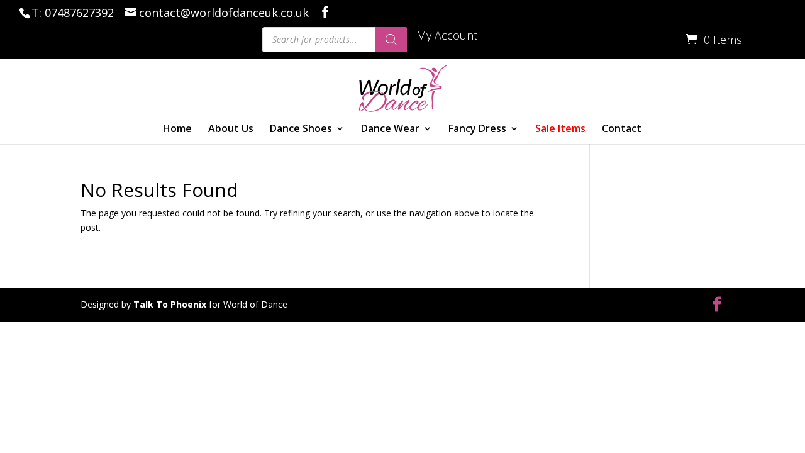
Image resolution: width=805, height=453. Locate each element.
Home (177, 129)
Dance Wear (390, 129)
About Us (230, 129)
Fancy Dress (477, 129)
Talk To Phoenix (169, 304)
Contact (621, 129)
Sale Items (560, 129)
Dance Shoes (301, 129)
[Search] (391, 39)
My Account (446, 36)
